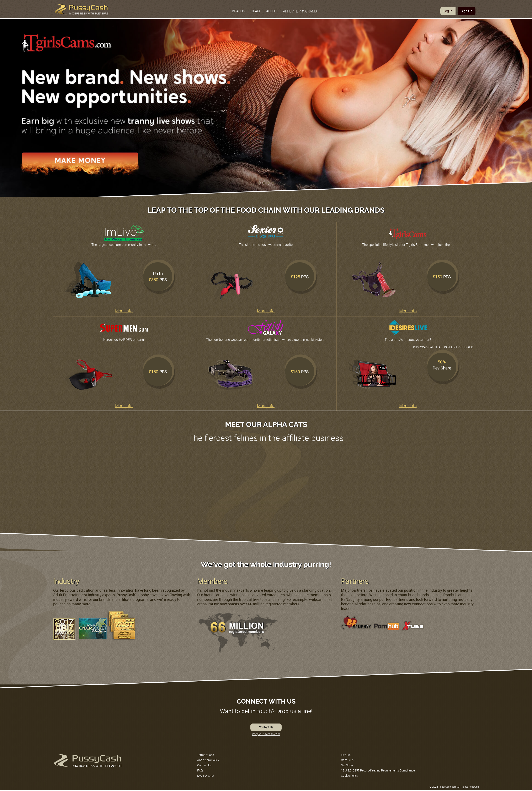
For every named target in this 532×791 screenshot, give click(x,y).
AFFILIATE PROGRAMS (300, 11)
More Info (124, 311)
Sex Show (347, 765)
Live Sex (346, 755)
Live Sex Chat (205, 776)
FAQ (200, 770)
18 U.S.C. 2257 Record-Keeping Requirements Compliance (378, 770)
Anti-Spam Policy (208, 760)
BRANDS (238, 11)
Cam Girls (347, 760)
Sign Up (466, 11)
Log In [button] (447, 11)
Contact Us (266, 727)
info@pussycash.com (266, 734)
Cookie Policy (349, 776)
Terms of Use (205, 755)
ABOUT (271, 11)
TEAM (255, 11)
